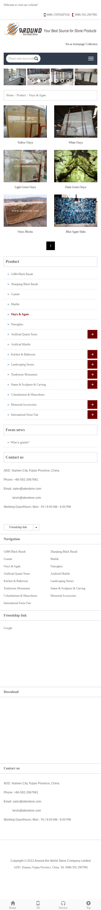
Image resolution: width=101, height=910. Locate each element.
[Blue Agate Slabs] (75, 210)
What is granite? (20, 442)
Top (88, 908)
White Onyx (76, 142)
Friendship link (18, 527)
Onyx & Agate (37, 95)
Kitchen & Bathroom (23, 354)
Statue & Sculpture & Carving (28, 384)
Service (63, 908)
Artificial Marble (20, 344)
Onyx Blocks (25, 231)
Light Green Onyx (25, 187)
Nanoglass (17, 324)
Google (8, 628)
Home (9, 95)
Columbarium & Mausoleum (27, 394)
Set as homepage (75, 44)
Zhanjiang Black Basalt (24, 284)
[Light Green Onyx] (25, 166)
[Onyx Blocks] (25, 210)
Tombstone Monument (24, 374)
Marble (15, 304)
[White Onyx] (75, 121)
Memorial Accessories (24, 404)
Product (21, 95)
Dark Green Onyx (75, 187)
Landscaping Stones (22, 364)
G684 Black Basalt (22, 274)
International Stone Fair (24, 414)
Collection (91, 44)
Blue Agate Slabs (76, 231)
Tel (38, 908)
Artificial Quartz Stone (24, 334)
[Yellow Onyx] (25, 121)
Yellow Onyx (25, 142)
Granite (15, 294)
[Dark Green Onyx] (75, 166)
